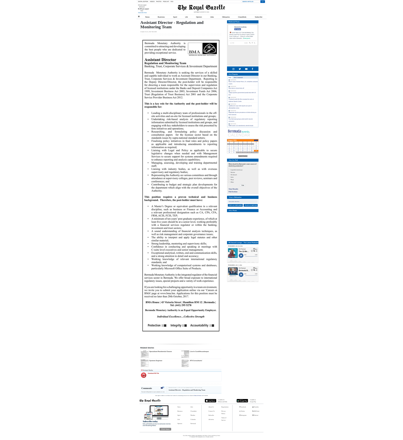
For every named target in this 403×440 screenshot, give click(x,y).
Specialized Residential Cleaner (160, 351)
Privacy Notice (223, 412)
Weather (192, 415)
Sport (175, 17)
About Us (211, 407)
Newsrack (193, 423)
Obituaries (226, 17)
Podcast (256, 415)
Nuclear (233, 172)
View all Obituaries (235, 205)
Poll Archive (233, 192)
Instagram (243, 415)
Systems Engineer (155, 360)
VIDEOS (152, 1)
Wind (232, 180)
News (147, 17)
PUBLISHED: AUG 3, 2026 (235, 265)
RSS (172, 1)
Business (161, 17)
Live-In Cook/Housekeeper (199, 351)
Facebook (243, 407)
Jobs (212, 17)
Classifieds (242, 17)
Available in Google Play (253, 400)
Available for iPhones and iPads (222, 400)
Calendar (193, 419)
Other (232, 182)
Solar (232, 177)
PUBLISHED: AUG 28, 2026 (235, 246)
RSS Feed (256, 411)
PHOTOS (158, 1)
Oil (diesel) (234, 175)
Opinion (199, 17)
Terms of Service (197, 395)
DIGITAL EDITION (143, 1)
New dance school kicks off (236, 88)
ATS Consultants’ (196, 360)
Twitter (242, 411)
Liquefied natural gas (237, 170)
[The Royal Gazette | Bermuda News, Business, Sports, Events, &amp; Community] (201, 7)
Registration (224, 407)
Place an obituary (251, 205)
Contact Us (211, 411)
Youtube (256, 407)
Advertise (211, 419)
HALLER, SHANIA (234, 201)
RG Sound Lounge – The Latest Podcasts (243, 242)
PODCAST (166, 1)
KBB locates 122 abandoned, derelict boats (241, 125)
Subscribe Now (142, 12)
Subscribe (258, 17)
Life (186, 17)
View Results (233, 189)
